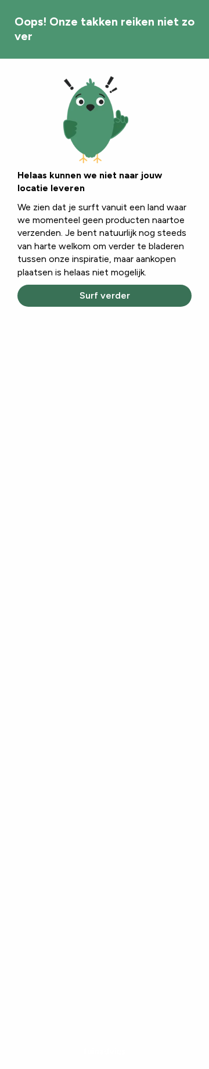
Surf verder (105, 295)
